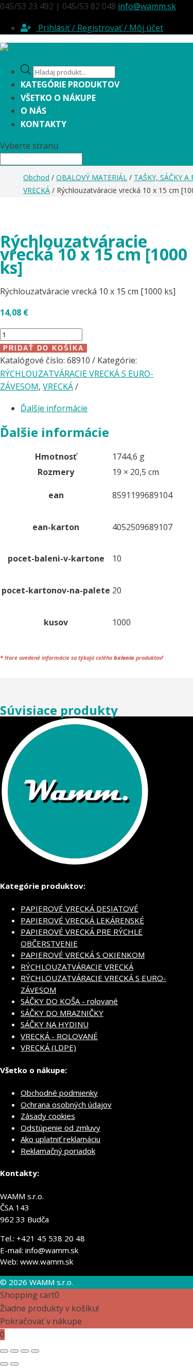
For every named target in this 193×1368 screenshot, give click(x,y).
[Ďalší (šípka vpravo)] (14, 1363)
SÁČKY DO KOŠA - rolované (69, 1001)
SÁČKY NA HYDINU (55, 1024)
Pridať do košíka (43, 348)
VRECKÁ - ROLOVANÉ (59, 1036)
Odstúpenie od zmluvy (60, 1128)
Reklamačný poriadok (58, 1151)
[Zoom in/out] (4, 1351)
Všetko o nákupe (58, 97)
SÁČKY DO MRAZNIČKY (62, 1013)
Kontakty (43, 124)
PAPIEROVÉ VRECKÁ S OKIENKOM (83, 955)
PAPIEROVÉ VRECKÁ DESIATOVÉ (79, 908)
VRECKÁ (36, 190)
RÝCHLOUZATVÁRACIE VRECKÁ (77, 966)
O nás (33, 110)
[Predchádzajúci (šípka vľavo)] (4, 1363)
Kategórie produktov (70, 84)
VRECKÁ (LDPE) (48, 1047)
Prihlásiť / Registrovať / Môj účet (99, 27)
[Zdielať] (25, 1351)
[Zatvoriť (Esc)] (35, 1351)
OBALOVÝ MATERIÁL (91, 177)
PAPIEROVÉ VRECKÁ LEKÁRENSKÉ (82, 920)
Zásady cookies (48, 1116)
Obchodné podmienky (59, 1093)
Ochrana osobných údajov (66, 1104)
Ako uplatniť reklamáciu (60, 1139)
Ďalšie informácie (54, 408)
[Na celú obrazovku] (14, 1351)
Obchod (36, 177)
